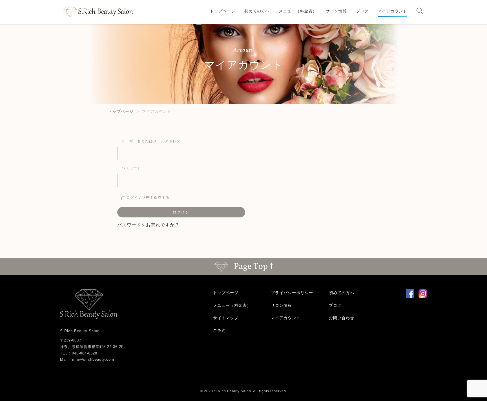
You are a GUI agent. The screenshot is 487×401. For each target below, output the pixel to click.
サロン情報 (336, 11)
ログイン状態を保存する (147, 197)
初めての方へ (257, 11)
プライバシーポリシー (292, 292)
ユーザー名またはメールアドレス (151, 141)
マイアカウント (392, 11)
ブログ (362, 11)
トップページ (222, 11)
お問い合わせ (341, 318)
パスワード (131, 167)
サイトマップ (225, 318)
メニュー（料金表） (298, 11)
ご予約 (219, 330)
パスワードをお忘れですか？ (148, 225)
